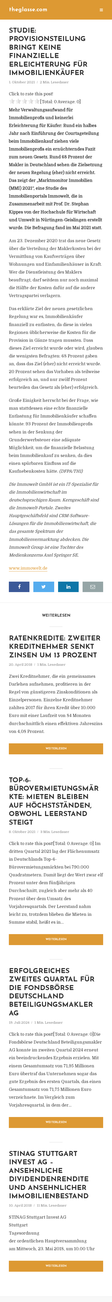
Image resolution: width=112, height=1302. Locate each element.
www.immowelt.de (28, 568)
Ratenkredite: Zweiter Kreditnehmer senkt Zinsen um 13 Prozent (55, 647)
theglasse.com (28, 10)
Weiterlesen (56, 748)
